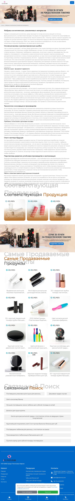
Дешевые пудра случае (58, 394)
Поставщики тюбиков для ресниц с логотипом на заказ (27, 429)
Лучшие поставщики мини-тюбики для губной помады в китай (30, 405)
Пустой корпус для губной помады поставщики (24, 441)
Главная (2, 25)
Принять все (48, 492)
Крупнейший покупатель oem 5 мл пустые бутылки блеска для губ (31, 424)
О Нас (46, 498)
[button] (68, 209)
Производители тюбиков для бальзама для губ (24, 435)
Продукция (28, 498)
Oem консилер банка (14, 399)
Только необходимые (27, 492)
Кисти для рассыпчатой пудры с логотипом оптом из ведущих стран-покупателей (37, 417)
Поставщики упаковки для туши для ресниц (23, 394)
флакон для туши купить (15, 410)
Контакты (65, 498)
